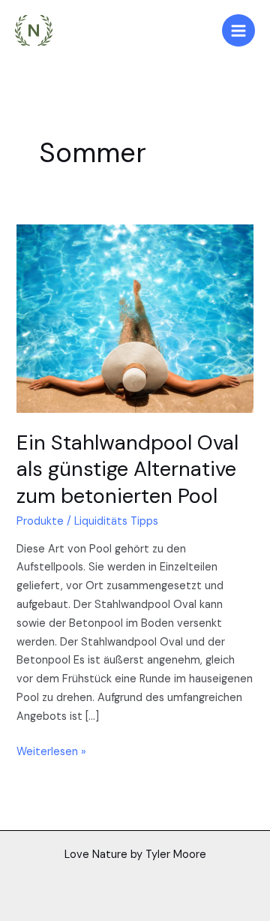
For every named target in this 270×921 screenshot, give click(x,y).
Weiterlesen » (51, 751)
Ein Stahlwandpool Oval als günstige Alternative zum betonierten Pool (127, 469)
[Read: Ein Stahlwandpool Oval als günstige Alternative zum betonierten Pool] (134, 318)
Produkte (40, 521)
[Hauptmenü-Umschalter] (238, 30)
